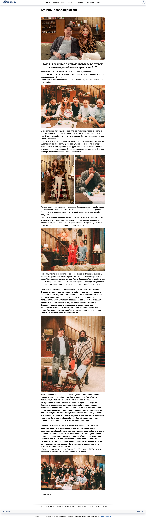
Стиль (70, 2)
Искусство (79, 2)
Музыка (56, 2)
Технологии (89, 2)
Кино (63, 2)
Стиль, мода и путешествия (72, 506)
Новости (47, 2)
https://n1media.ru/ (106, 516)
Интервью (49, 506)
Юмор (41, 506)
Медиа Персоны (101, 506)
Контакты (140, 511)
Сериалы (58, 506)
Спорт (92, 506)
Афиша (99, 2)
